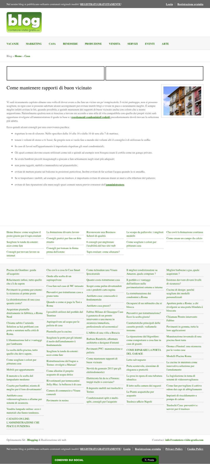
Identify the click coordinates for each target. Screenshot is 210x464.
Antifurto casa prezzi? (99, 305)
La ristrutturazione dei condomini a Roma (139, 295)
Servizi (133, 43)
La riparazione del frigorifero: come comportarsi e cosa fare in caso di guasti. (144, 340)
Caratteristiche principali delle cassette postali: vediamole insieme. (143, 326)
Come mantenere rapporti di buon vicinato (102, 360)
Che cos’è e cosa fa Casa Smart (63, 270)
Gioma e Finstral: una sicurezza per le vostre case (184, 348)
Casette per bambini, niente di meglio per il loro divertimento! (24, 387)
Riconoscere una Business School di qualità (101, 234)
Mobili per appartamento (20, 369)
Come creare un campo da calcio (184, 238)
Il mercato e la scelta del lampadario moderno (20, 377)
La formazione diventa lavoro (63, 232)
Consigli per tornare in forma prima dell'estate (62, 250)
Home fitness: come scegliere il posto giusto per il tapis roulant (24, 234)
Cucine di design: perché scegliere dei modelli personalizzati (180, 293)
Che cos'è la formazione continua (185, 232)
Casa (52, 43)
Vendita (114, 43)
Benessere (70, 43)
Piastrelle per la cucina (59, 331)
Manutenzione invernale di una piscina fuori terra (184, 338)
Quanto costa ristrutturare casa (103, 280)
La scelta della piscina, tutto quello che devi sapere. (22, 351)
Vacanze (13, 43)
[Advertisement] (56, 73)
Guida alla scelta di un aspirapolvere (59, 278)
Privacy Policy (174, 449)
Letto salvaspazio (136, 360)
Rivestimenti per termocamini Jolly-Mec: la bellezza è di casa (64, 382)
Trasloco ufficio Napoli (139, 401)
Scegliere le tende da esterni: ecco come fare (22, 243)
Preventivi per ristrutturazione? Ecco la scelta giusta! (144, 314)
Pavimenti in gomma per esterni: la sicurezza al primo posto (24, 291)
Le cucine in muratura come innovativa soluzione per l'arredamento (182, 365)
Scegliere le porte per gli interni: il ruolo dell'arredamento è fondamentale (64, 341)
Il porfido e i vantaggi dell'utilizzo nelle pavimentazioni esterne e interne (145, 283)
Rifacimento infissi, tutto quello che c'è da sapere (24, 281)
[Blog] (24, 22)
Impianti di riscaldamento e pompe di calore (182, 397)
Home (18, 56)
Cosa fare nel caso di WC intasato (65, 286)
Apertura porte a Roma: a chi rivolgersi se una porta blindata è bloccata (185, 306)
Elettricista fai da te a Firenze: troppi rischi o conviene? (103, 380)
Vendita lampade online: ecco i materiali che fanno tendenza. (24, 410)
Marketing (34, 43)
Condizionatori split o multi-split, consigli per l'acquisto (103, 399)
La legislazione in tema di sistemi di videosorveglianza (182, 377)
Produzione (93, 43)
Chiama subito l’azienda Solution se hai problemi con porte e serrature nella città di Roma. (23, 328)
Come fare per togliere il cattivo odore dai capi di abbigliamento (184, 387)
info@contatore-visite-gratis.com (184, 440)
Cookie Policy (195, 449)
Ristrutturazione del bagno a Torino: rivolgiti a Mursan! (62, 362)
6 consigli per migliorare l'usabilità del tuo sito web (101, 243)
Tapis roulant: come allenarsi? (103, 252)
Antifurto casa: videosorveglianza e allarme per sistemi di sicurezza (24, 399)
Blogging (32, 440)
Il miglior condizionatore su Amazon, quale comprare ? (142, 271)
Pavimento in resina (57, 400)
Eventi (150, 43)
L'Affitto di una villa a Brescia (103, 332)
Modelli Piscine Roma (179, 356)
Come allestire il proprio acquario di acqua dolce (60, 372)
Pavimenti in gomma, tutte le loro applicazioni (183, 328)
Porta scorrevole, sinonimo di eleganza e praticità (143, 367)
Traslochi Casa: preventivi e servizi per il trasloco (182, 407)
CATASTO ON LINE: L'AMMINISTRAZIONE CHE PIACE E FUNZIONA (23, 422)
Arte (165, 43)
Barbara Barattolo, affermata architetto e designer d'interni (103, 340)
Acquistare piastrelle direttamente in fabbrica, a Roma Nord (25, 312)
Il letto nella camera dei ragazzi (144, 385)
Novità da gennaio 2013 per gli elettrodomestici (104, 370)
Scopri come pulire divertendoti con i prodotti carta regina (104, 287)
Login (169, 4)
